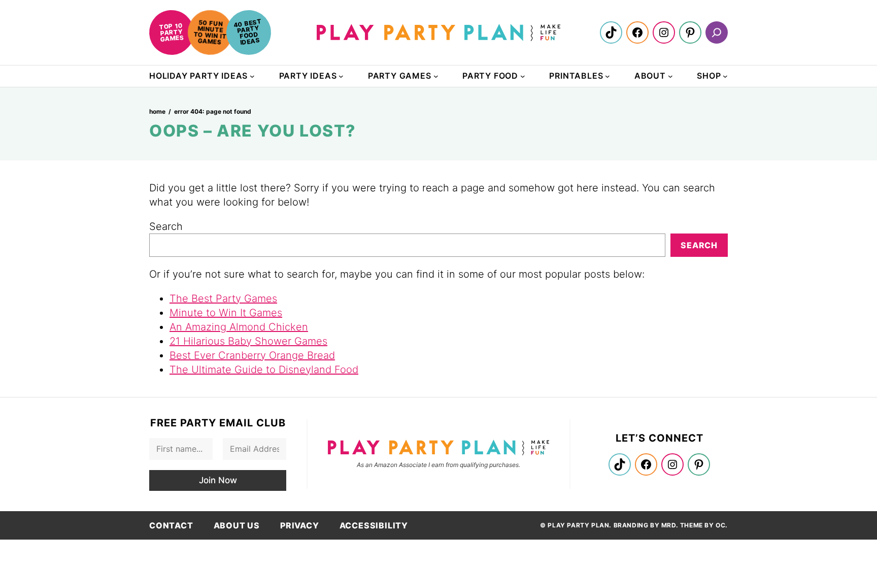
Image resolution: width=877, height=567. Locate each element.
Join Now (218, 480)
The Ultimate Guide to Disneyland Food (264, 369)
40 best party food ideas (247, 31)
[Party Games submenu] (435, 76)
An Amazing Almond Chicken (239, 327)
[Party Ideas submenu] (341, 76)
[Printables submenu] (607, 76)
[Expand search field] (716, 32)
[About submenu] (670, 76)
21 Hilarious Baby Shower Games (248, 341)
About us (237, 525)
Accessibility (374, 525)
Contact (171, 525)
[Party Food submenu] (522, 76)
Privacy (299, 525)
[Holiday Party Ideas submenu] (252, 76)
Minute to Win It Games (226, 313)
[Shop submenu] (725, 76)
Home (157, 111)
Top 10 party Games (171, 32)
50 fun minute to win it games (209, 32)
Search (166, 226)
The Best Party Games (223, 298)
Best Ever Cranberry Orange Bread (252, 355)
